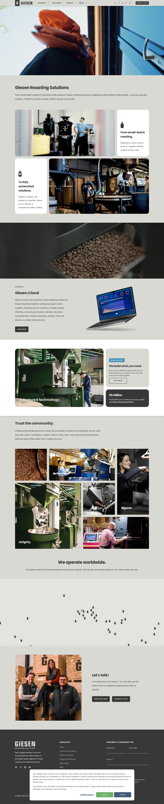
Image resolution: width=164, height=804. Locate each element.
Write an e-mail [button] (100, 699)
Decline (122, 795)
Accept (104, 795)
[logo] (25, 745)
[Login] (123, 2)
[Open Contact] (115, 2)
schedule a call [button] (121, 699)
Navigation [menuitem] (65, 742)
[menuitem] (48, 3)
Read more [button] (21, 329)
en (130, 3)
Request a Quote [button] (142, 3)
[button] (158, 623)
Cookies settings (87, 795)
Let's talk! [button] (118, 381)
